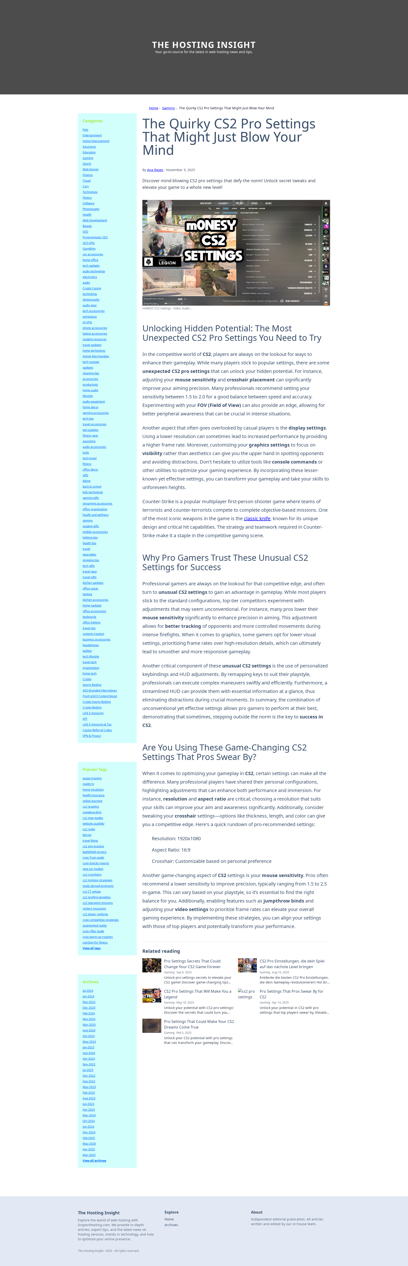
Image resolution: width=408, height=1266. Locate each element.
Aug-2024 (89, 1030)
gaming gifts (91, 498)
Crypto (87, 679)
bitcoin (87, 835)
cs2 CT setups (92, 892)
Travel (87, 181)
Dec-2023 (89, 1008)
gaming (88, 521)
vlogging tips (91, 560)
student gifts (91, 526)
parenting (89, 441)
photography (91, 300)
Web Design (90, 169)
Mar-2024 (89, 1115)
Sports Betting (92, 685)
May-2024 (89, 1042)
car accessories (93, 254)
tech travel (90, 458)
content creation (93, 634)
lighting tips (90, 538)
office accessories (94, 611)
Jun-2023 (88, 1104)
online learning (92, 801)
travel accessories (94, 424)
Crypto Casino (92, 288)
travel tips (89, 628)
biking (86, 481)
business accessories (96, 639)
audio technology (94, 271)
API (85, 719)
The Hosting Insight (204, 45)
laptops (87, 594)
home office (90, 260)
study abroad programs (98, 886)
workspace (90, 317)
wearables (89, 555)
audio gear (90, 305)
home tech (90, 673)
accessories (90, 379)
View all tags (92, 948)
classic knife (257, 518)
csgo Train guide (93, 858)
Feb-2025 (89, 1138)
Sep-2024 (89, 1053)
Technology (90, 192)
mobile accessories (95, 532)
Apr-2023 (89, 1110)
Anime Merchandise (96, 356)
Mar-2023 (89, 1025)
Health (87, 215)
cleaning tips (91, 373)
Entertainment (92, 135)
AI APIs (87, 322)
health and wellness (96, 515)
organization (91, 668)
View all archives (94, 1161)
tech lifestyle (91, 656)
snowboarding (92, 812)
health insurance (94, 795)
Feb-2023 (89, 1093)
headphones (91, 645)
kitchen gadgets (93, 583)
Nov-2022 (89, 1064)
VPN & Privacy (92, 736)
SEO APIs (89, 243)
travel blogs (90, 841)
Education (89, 152)
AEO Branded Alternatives (100, 690)
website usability (93, 824)
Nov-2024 (89, 1019)
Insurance (89, 147)
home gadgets (92, 605)
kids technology (93, 492)
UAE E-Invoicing (93, 713)
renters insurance (94, 909)
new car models (93, 869)
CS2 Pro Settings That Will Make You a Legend (197, 994)
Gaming (168, 108)
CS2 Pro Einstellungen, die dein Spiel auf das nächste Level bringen (292, 963)
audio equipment (94, 402)
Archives (171, 1225)
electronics (90, 277)
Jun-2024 (88, 1127)
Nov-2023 (89, 1002)
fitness (87, 464)
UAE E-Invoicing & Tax (97, 724)
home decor (90, 407)
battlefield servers (94, 852)
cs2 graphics (91, 807)
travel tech (90, 662)
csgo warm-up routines (98, 937)
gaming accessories (96, 413)
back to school (92, 487)
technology (90, 294)
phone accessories (95, 328)
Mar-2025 (89, 1155)
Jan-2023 (88, 1047)
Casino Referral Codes (97, 730)
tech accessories (94, 311)
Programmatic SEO (95, 237)
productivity (90, 385)
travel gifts (90, 577)
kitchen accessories (95, 600)
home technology (94, 351)
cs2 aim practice (93, 846)
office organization (95, 509)
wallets (87, 651)
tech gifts (89, 566)
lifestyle (88, 396)
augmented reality (95, 926)
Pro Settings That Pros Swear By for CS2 (291, 994)
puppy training (92, 778)
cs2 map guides (93, 818)
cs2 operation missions (98, 903)
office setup (90, 589)
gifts (85, 475)
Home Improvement (96, 141)
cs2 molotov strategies (97, 880)
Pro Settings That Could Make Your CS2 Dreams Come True (199, 1024)
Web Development (95, 220)
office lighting (91, 622)
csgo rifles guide (93, 931)
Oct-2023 (89, 1036)
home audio (90, 390)
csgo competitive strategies (101, 920)
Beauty (87, 226)
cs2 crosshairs (92, 875)
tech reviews (91, 362)
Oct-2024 (89, 1121)
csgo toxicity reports (96, 863)
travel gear (90, 572)
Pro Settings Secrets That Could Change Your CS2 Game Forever (192, 963)
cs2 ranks (89, 829)
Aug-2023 (89, 1098)
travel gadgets (92, 345)
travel (86, 549)
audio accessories (94, 447)
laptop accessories (95, 334)
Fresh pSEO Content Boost (100, 696)
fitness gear (90, 436)
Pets (85, 130)
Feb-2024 (89, 1013)
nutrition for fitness (95, 943)
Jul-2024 (88, 991)
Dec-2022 (89, 1076)
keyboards (89, 617)
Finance (88, 175)
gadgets (88, 368)
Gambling (89, 249)
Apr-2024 (89, 1059)
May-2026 (89, 1144)
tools (86, 453)
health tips (89, 543)
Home (153, 108)
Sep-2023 (89, 1081)
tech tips (88, 419)
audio (86, 283)
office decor (90, 470)
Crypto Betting (92, 707)
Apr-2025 (89, 1149)
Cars (86, 186)
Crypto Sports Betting (97, 702)
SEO (85, 232)
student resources (94, 339)
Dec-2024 (89, 1132)
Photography (91, 209)
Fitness (87, 198)
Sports (87, 164)
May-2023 (89, 1087)
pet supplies (90, 430)
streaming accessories (97, 504)
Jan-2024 (88, 996)
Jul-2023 (88, 1070)
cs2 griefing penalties (97, 897)
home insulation (93, 790)
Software (88, 203)
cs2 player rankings (95, 914)
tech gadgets (91, 266)
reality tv (88, 784)
